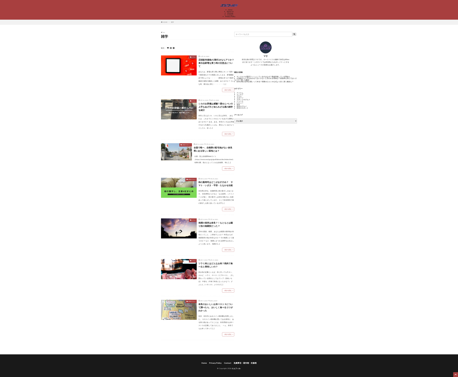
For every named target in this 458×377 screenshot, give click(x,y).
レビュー (240, 103)
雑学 (172, 22)
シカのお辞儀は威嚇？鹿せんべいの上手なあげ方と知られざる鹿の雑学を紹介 (215, 106)
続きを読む (228, 90)
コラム (193, 57)
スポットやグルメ (243, 100)
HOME (165, 22)
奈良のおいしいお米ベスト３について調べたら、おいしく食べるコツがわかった (215, 307)
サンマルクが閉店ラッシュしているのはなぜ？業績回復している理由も (263, 77)
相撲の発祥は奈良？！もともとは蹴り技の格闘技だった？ (215, 224)
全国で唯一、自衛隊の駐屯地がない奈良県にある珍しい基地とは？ (213, 149)
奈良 (238, 105)
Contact (230, 15)
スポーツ (240, 98)
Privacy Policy (230, 16)
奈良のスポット (186, 144)
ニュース (240, 101)
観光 (162, 48)
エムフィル (236, 368)
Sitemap (230, 13)
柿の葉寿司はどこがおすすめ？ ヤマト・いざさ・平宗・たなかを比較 (215, 184)
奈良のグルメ (191, 179)
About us (230, 11)
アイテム (240, 93)
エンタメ (240, 95)
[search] (294, 34)
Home (230, 10)
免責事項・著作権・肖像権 (245, 363)
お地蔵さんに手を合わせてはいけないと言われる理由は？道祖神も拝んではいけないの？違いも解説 (265, 79)
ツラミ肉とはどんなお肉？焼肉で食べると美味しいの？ (215, 265)
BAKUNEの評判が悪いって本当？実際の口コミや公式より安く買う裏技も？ (265, 82)
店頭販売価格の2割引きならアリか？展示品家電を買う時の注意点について (216, 62)
